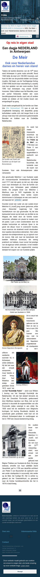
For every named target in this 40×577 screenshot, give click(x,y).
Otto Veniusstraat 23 (14, 108)
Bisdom (16, 19)
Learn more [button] (25, 566)
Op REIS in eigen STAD (17, 26)
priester (18, 200)
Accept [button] (20, 571)
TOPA (4, 15)
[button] (23, 36)
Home (3, 26)
